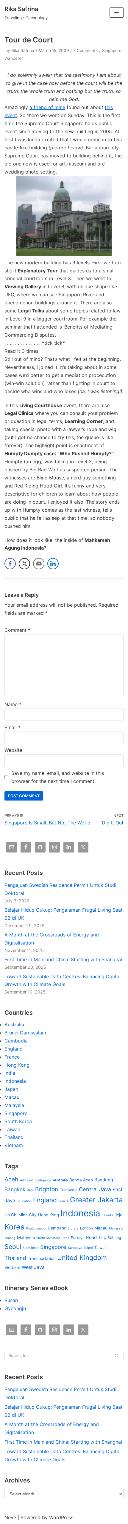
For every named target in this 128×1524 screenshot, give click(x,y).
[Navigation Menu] (117, 12)
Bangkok (14, 1189)
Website (13, 750)
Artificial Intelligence (35, 1180)
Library (73, 1228)
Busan (11, 1300)
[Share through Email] (38, 563)
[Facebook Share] (10, 563)
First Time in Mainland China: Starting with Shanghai (63, 959)
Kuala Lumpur (36, 1228)
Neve (10, 1517)
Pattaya (78, 1237)
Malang (9, 1238)
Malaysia (14, 1105)
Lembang (57, 1228)
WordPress (61, 1517)
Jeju (118, 1214)
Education (24, 1201)
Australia (14, 1025)
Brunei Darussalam (25, 1033)
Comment (17, 630)
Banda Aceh (81, 1180)
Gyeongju (15, 1308)
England (13, 1049)
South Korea (18, 1121)
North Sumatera (48, 1238)
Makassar (116, 1228)
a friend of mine (47, 107)
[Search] (117, 1355)
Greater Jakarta (96, 1199)
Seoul (12, 1246)
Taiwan (12, 1129)
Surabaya (75, 1248)
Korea (14, 1226)
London (86, 1228)
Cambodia (16, 1041)
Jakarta (107, 1215)
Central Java (95, 1189)
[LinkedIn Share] (53, 563)
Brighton (46, 1189)
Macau (11, 1097)
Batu (30, 1190)
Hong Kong (16, 1065)
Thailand (14, 1137)
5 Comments (85, 50)
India (9, 1073)
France (12, 1057)
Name (12, 704)
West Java (33, 1267)
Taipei (88, 1248)
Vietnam (13, 1145)
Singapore (15, 1113)
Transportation (42, 1258)
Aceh (11, 1179)
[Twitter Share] (24, 563)
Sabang (114, 1237)
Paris (65, 1238)
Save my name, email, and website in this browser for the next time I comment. (57, 777)
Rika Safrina (22, 50)
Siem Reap (31, 1248)
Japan (11, 1089)
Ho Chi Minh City (20, 1214)
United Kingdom (82, 1257)
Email (12, 727)
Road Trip (96, 1237)
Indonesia (15, 1081)
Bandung (103, 1180)
